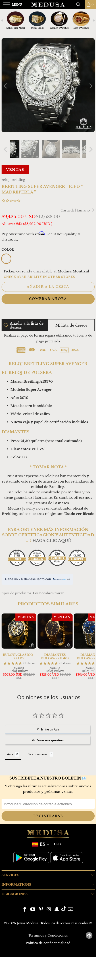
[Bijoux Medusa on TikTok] (63, 909)
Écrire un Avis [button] (50, 729)
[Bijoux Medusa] (48, 4)
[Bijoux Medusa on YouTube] (33, 909)
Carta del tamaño (76, 210)
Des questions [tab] (37, 754)
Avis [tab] (10, 754)
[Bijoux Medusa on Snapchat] (57, 909)
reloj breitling (13, 179)
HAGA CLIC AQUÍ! (51, 540)
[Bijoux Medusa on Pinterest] (41, 909)
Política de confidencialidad (48, 943)
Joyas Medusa (27, 923)
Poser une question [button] (50, 740)
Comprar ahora (48, 299)
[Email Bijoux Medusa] (70, 909)
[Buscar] (80, 4)
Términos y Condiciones (48, 935)
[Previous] (5, 86)
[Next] (90, 86)
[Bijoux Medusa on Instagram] (49, 909)
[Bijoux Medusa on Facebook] (25, 909)
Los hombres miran (49, 593)
